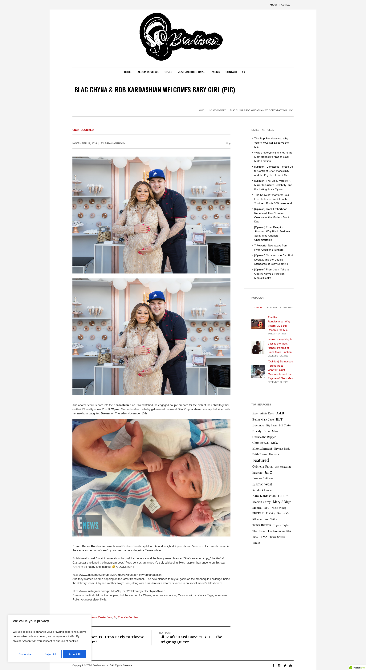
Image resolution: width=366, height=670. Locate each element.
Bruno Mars (271, 431)
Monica (257, 507)
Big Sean (271, 425)
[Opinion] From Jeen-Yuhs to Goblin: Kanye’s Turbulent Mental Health (271, 273)
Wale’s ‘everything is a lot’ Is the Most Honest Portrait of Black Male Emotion (273, 156)
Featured (260, 460)
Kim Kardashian (264, 495)
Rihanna (257, 519)
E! (114, 617)
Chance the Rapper (264, 437)
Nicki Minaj (279, 507)
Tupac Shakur (277, 537)
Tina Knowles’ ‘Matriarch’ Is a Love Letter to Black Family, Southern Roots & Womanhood (273, 199)
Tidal (255, 537)
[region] (50, 638)
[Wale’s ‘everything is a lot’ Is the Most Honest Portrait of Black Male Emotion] (258, 347)
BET (279, 419)
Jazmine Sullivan (262, 478)
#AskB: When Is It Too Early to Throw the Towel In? (108, 639)
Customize (25, 654)
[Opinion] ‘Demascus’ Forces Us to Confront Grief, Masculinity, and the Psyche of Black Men (273, 171)
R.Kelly (270, 513)
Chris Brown (260, 442)
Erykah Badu (282, 448)
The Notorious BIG (279, 531)
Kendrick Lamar (262, 490)
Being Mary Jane (263, 419)
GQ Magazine (283, 466)
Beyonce (258, 425)
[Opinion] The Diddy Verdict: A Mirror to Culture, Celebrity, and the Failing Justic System (273, 185)
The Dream (258, 531)
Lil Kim (283, 496)
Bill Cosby (285, 425)
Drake (274, 443)
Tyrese (256, 542)
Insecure (257, 472)
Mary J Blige (282, 501)
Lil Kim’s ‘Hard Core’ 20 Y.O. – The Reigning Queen (190, 639)
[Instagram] (279, 665)
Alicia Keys (267, 413)
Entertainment (262, 448)
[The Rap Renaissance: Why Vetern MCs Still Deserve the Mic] (258, 323)
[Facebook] (273, 665)
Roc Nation (271, 519)
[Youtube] (290, 665)
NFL (266, 507)
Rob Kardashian (128, 617)
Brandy (256, 431)
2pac (255, 413)
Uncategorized (217, 110)
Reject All (50, 654)
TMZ (264, 537)
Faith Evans (259, 454)
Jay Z (268, 472)
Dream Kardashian (100, 617)
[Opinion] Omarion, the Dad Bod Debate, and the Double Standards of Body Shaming (273, 259)
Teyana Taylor (281, 525)
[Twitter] (285, 665)
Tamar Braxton (261, 525)
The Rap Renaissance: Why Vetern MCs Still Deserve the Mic (271, 142)
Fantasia (274, 454)
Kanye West (262, 484)
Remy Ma (283, 513)
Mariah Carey (261, 502)
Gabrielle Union (262, 466)
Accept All (74, 654)
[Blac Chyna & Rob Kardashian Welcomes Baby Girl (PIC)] (151, 214)
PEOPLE (258, 513)
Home (201, 110)
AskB (280, 413)
